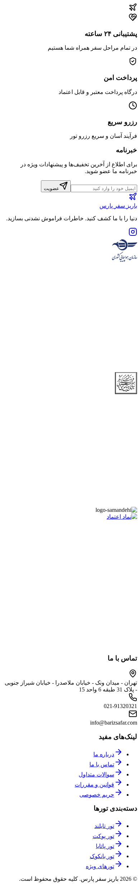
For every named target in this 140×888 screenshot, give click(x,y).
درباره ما (103, 754)
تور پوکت (103, 836)
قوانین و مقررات (94, 784)
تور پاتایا (105, 846)
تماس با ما (101, 764)
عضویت (51, 188)
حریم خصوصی (96, 795)
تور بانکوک (102, 856)
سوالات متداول (96, 774)
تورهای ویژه (100, 866)
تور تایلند (104, 826)
